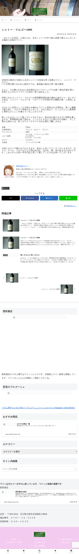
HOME (14, 539)
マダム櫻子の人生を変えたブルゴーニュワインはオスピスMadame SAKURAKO (38, 408)
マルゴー (6, 188)
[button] (75, 469)
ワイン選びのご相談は (65, 539)
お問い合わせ (65, 542)
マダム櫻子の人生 (39, 542)
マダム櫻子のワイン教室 (14, 542)
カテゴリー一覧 (39, 539)
